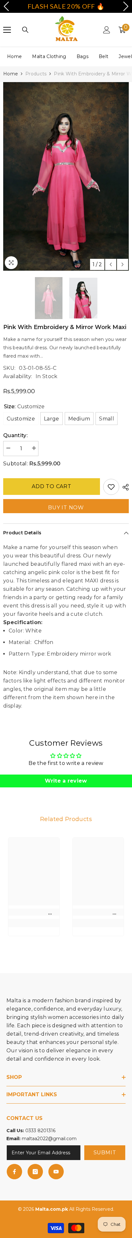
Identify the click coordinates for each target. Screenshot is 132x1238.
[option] (66, 176)
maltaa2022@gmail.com (49, 1138)
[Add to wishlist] (111, 487)
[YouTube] (56, 1172)
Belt (103, 56)
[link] (33, 912)
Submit (105, 1152)
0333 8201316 (40, 1130)
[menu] (7, 30)
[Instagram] (35, 1172)
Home (14, 56)
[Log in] (106, 29)
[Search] (25, 30)
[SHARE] (124, 487)
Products (35, 74)
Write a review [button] (66, 781)
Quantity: (15, 435)
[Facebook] (14, 1172)
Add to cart (51, 486)
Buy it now (66, 508)
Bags (82, 56)
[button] (110, 264)
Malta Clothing (49, 56)
